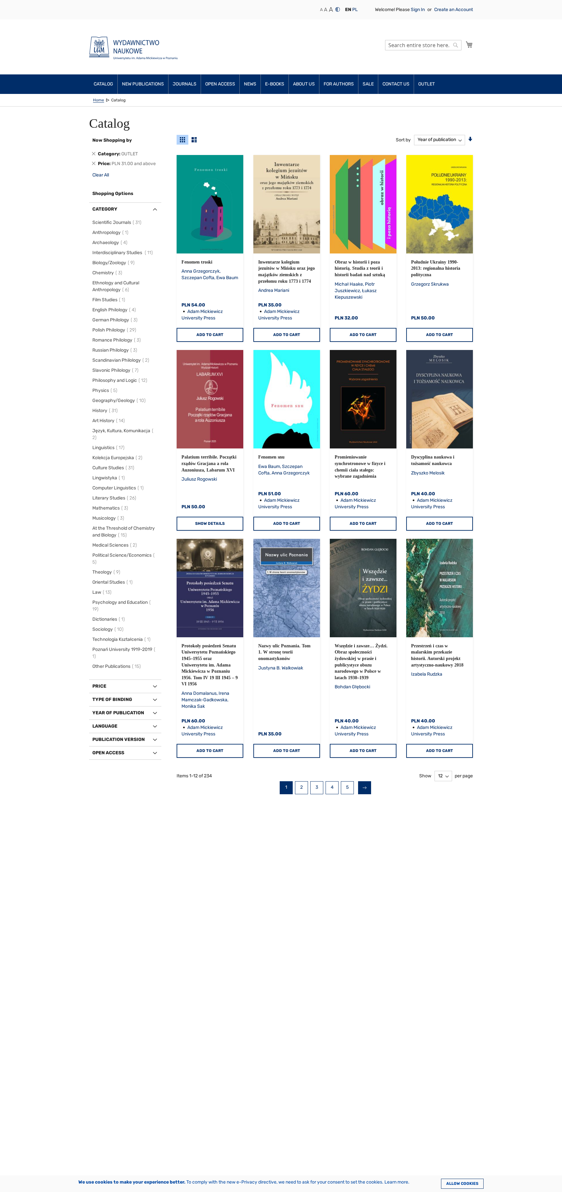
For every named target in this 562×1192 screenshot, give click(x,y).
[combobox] (423, 45)
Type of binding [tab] (112, 699)
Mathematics (111, 508)
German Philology (116, 320)
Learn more (396, 1182)
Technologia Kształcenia (122, 639)
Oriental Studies (113, 582)
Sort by (403, 139)
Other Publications (117, 666)
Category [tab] (104, 209)
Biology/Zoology (114, 263)
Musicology (109, 518)
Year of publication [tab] (118, 713)
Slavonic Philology (116, 370)
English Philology (115, 310)
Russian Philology (115, 350)
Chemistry (108, 273)
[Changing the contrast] (337, 9)
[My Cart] (469, 44)
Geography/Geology (120, 400)
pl (355, 9)
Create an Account (453, 9)
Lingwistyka (109, 478)
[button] (348, 9)
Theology (107, 572)
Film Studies (109, 300)
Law (103, 592)
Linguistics (109, 447)
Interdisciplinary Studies (123, 252)
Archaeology (110, 242)
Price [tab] (99, 686)
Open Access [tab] (108, 753)
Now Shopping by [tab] (112, 140)
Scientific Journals (117, 222)
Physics (105, 390)
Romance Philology (117, 340)
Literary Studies (115, 498)
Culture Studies (114, 468)
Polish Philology (115, 330)
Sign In (418, 9)
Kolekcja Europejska (118, 457)
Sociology (109, 629)
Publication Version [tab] (118, 739)
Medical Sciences (115, 545)
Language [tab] (104, 726)
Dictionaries (109, 619)
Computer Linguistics (119, 488)
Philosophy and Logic (120, 380)
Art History (109, 420)
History (106, 410)
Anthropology (111, 232)
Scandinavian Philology (121, 360)
